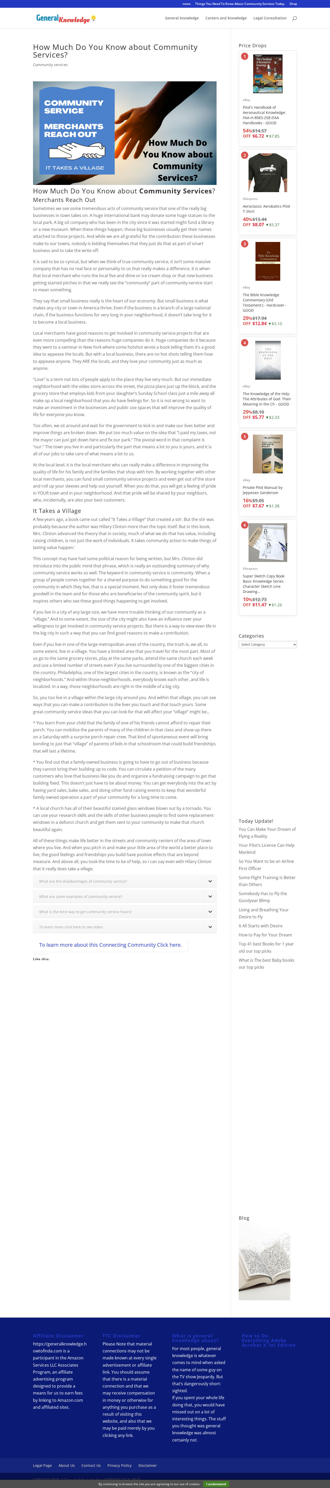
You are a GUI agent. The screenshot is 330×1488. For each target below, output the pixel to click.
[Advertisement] (125, 1017)
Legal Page (42, 1465)
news (187, 4)
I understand (216, 1484)
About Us (67, 1465)
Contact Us (91, 1465)
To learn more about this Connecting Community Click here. (110, 944)
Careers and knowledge (226, 18)
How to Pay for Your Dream (265, 935)
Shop (293, 4)
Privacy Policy (120, 1465)
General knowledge (182, 18)
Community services (50, 64)
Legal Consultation (270, 18)
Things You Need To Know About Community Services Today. (240, 4)
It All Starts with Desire (261, 926)
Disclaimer (147, 1465)
